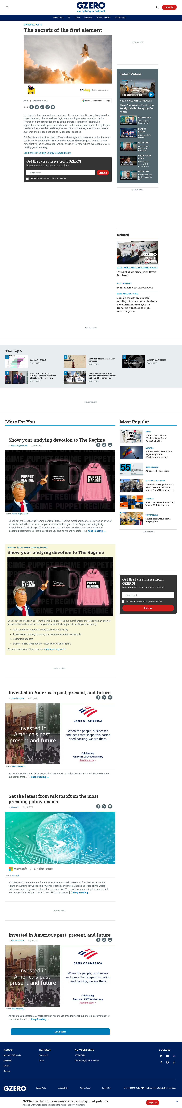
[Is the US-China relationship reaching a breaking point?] (128, 146)
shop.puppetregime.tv (54, 649)
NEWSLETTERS (84, 1049)
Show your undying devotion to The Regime (57, 440)
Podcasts (88, 17)
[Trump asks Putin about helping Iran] (131, 518)
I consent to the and (48, 178)
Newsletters (58, 17)
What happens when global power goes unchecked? (143, 165)
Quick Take (143, 143)
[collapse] (177, 1101)
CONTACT (45, 1049)
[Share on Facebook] (31, 107)
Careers (7, 1071)
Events (6, 1066)
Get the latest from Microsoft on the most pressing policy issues (53, 798)
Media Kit (7, 1061)
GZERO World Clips (144, 157)
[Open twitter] (161, 1056)
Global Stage (120, 17)
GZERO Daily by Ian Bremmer (87, 1061)
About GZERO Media (156, 360)
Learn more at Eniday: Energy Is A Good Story (47, 152)
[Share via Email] (53, 107)
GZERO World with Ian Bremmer (136, 101)
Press (41, 1061)
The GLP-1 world (38, 360)
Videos (77, 17)
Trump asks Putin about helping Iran (158, 520)
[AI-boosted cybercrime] (131, 469)
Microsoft (15, 807)
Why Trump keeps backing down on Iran (145, 177)
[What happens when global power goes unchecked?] (128, 160)
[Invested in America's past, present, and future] (60, 733)
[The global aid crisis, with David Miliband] (137, 252)
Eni (27, 101)
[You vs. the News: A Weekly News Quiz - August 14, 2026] (131, 436)
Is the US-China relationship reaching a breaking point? (144, 149)
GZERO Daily (80, 1055)
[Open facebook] (161, 1062)
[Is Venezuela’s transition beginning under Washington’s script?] (131, 452)
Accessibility (63, 1088)
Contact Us (43, 1055)
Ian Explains (144, 117)
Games (148, 432)
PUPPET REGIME (104, 17)
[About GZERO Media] (133, 361)
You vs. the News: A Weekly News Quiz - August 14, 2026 (156, 438)
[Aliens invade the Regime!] (128, 133)
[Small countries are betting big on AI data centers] (131, 501)
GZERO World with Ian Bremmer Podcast (137, 268)
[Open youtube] (167, 1056)
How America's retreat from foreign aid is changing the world (137, 108)
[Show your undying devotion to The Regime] (60, 480)
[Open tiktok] (174, 1062)
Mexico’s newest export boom (135, 287)
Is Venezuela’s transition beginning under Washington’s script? (158, 454)
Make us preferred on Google (97, 101)
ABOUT (8, 1049)
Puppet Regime (142, 130)
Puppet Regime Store (19, 446)
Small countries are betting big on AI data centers (159, 503)
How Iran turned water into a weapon (101, 359)
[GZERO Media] (91, 7)
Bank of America (17, 698)
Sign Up (153, 1102)
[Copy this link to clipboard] (47, 107)
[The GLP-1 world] (16, 361)
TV (69, 17)
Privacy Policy (48, 178)
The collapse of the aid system (144, 122)
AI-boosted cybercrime (157, 470)
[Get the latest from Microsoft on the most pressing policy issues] (60, 842)
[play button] (137, 88)
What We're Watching (127, 294)
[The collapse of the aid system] (128, 119)
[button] (169, 7)
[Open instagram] (167, 1062)
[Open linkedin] (174, 1056)
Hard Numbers (124, 283)
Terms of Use (61, 178)
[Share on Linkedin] (42, 107)
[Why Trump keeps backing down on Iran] (128, 174)
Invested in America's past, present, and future (59, 692)
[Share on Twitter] (37, 107)
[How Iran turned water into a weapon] (75, 361)
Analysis (149, 448)
